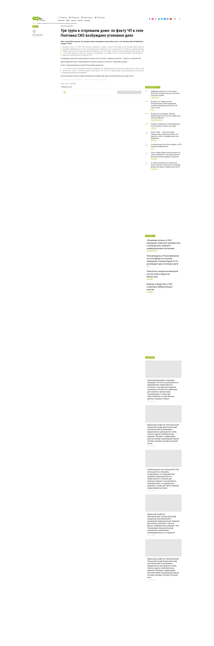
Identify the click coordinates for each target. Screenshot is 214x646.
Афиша (68, 20)
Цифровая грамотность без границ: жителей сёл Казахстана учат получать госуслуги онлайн (165, 93)
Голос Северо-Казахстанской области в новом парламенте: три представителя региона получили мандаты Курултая (165, 155)
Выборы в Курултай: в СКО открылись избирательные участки (159, 287)
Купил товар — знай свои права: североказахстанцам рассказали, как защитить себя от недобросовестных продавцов (165, 135)
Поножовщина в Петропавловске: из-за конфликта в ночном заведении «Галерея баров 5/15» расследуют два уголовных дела (163, 259)
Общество (75, 17)
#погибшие (73, 83)
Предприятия (61, 20)
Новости (63, 17)
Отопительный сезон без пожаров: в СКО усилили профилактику (166, 145)
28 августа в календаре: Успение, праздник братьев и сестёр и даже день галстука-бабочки (166, 116)
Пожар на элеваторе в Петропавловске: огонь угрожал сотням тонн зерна (165, 125)
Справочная (87, 20)
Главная (34, 23)
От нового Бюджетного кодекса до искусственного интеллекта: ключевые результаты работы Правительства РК (165, 165)
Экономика (88, 17)
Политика (101, 17)
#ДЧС (67, 83)
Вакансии (80, 20)
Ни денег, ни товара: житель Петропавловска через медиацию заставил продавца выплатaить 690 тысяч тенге (164, 105)
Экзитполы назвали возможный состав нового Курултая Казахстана (162, 274)
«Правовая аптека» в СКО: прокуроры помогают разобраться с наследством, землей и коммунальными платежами (163, 244)
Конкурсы (73, 20)
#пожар (63, 83)
